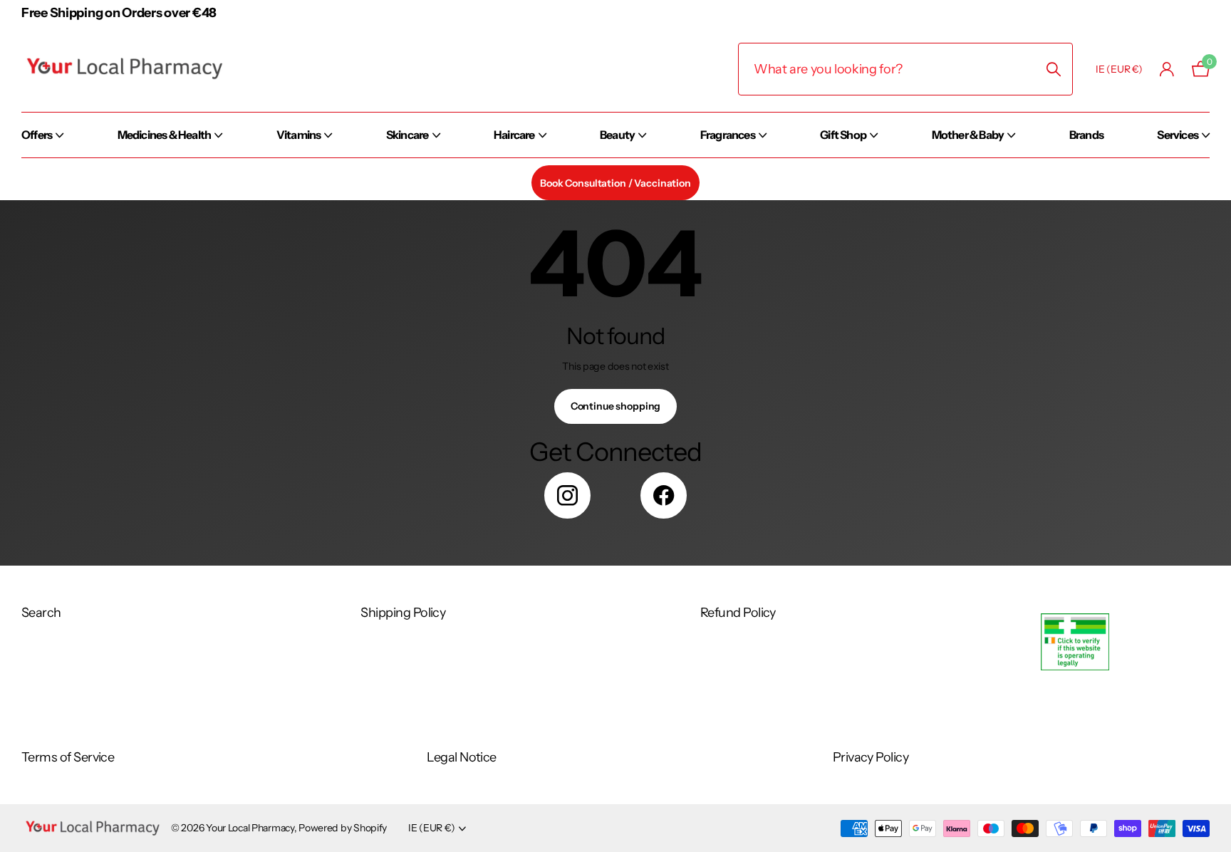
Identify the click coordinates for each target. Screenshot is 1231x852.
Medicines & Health (165, 135)
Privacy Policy (870, 757)
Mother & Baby (968, 135)
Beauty (617, 135)
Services (1177, 135)
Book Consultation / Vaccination (615, 183)
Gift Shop (843, 135)
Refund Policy (738, 612)
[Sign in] (1167, 69)
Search (41, 612)
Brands (1086, 135)
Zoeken (1053, 69)
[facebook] (663, 495)
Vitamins (298, 135)
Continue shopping (616, 406)
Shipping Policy (402, 612)
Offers (36, 135)
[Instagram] (567, 495)
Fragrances (727, 135)
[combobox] (905, 69)
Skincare (407, 135)
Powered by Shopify (342, 827)
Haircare (514, 135)
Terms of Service (67, 757)
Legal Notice (462, 757)
